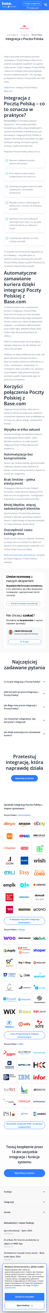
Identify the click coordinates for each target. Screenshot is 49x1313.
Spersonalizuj (23, 1305)
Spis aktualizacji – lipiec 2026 (18, 1230)
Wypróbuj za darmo (24, 778)
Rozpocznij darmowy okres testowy (19, 555)
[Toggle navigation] (45, 5)
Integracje (25, 35)
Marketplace (24, 815)
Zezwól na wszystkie (24, 1297)
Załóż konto (9, 87)
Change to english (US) (32, 3)
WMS (21, 1044)
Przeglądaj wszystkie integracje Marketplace (24, 921)
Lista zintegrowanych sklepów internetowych (24, 1035)
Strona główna (12, 35)
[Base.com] (10, 5)
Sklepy (22, 929)
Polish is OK (34, 8)
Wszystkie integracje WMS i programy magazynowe (24, 1125)
